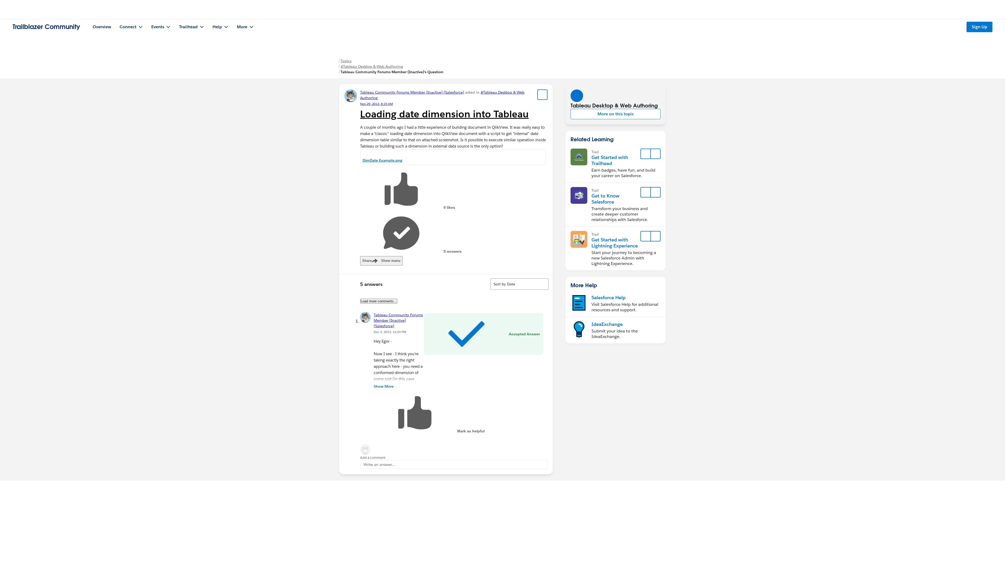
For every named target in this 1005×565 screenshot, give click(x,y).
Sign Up (979, 27)
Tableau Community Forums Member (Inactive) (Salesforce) (412, 92)
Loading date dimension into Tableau (444, 114)
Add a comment (373, 457)
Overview (102, 27)
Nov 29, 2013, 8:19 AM (376, 103)
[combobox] (519, 284)
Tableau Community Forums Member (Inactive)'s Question (391, 72)
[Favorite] (542, 94)
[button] (616, 114)
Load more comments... (379, 301)
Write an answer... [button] (379, 464)
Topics (345, 61)
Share (381, 261)
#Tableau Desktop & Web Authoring (371, 66)
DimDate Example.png (382, 160)
